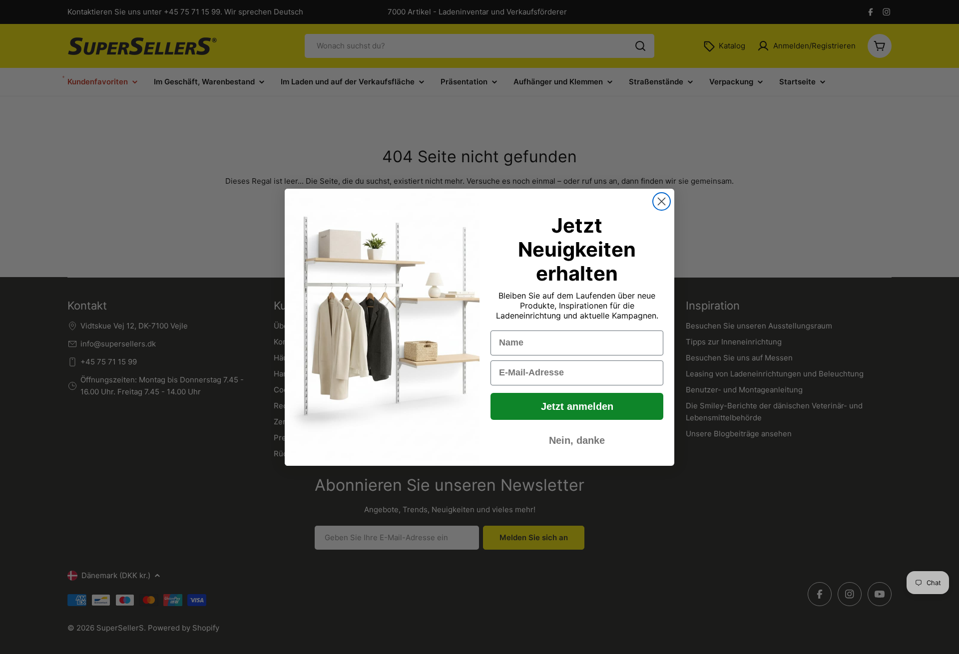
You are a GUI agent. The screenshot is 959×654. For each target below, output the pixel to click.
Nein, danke (577, 440)
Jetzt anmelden (577, 406)
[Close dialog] (661, 201)
